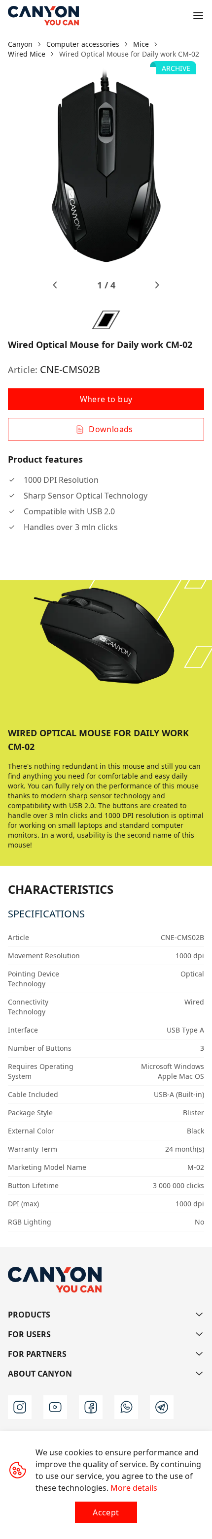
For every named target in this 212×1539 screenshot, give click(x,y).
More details (133, 1487)
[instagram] (20, 1407)
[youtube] (55, 1407)
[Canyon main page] (43, 16)
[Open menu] (198, 16)
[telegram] (162, 1407)
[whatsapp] (126, 1407)
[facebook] (91, 1407)
